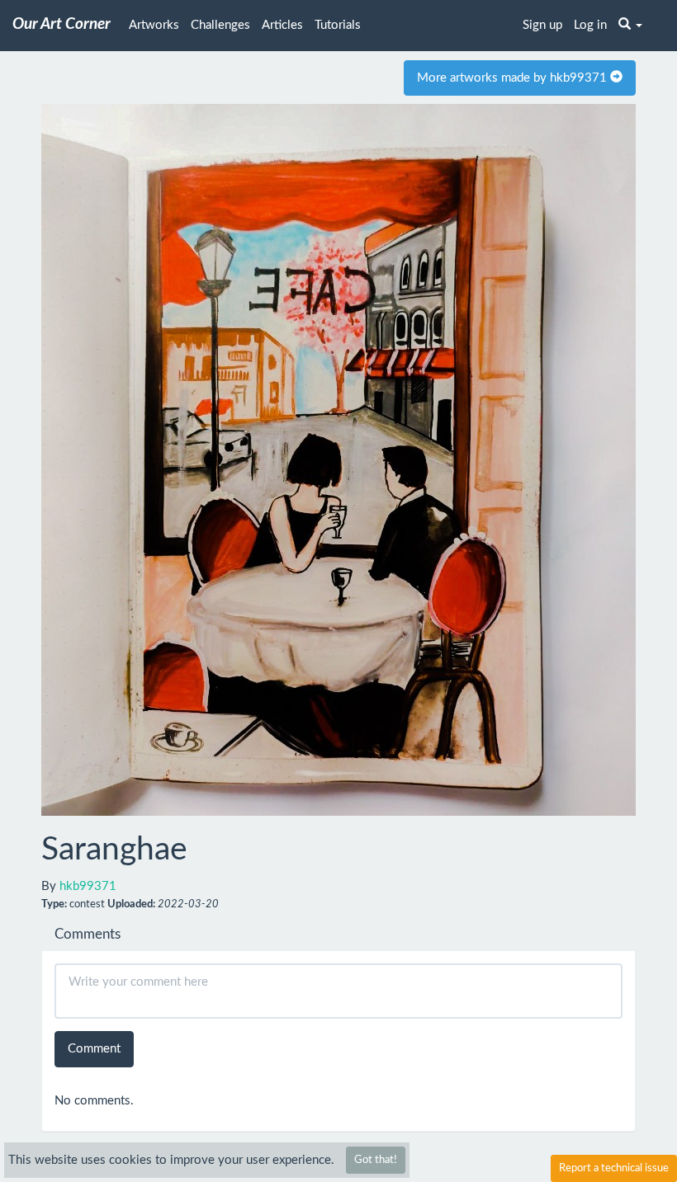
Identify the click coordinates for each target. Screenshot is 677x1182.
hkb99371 (87, 886)
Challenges (220, 25)
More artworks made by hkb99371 (513, 78)
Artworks (154, 25)
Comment (94, 1049)
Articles (282, 25)
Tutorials (338, 25)
